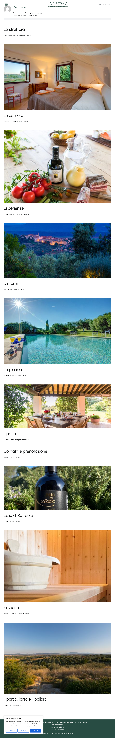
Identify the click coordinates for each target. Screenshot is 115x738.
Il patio (10, 433)
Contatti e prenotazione (25, 451)
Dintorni (11, 283)
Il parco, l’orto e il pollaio (25, 699)
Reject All (23, 730)
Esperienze (14, 208)
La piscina (13, 369)
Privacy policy (46, 733)
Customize (12, 730)
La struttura (14, 29)
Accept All (35, 730)
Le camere (13, 115)
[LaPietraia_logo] (57, 3)
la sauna (11, 607)
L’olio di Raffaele (18, 515)
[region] (23, 725)
